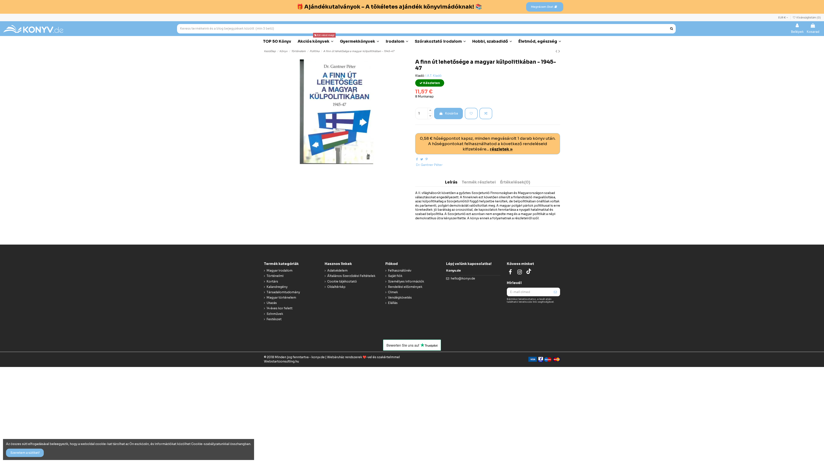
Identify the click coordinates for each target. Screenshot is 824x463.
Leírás (451, 182)
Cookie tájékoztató (342, 281)
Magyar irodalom (279, 270)
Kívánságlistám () (808, 17)
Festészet (274, 319)
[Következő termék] (559, 51)
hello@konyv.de (463, 278)
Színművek (275, 314)
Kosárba (451, 113)
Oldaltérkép (336, 287)
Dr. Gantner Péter (429, 165)
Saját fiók (395, 276)
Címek (393, 292)
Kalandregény (277, 287)
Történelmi (275, 276)
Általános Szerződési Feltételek (351, 276)
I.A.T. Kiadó (433, 76)
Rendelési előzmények (405, 287)
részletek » (501, 149)
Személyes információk (406, 281)
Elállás (393, 303)
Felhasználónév (399, 270)
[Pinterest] (427, 159)
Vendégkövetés (400, 297)
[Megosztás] (417, 159)
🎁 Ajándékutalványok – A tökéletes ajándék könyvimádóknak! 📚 (389, 6)
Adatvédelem (337, 270)
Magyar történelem (281, 297)
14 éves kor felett (279, 308)
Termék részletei (479, 182)
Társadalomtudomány (283, 292)
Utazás (272, 303)
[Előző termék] (557, 51)
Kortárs (272, 281)
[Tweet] (421, 159)
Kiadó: (420, 76)
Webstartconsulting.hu (281, 361)
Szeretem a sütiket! (25, 453)
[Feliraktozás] (555, 292)
